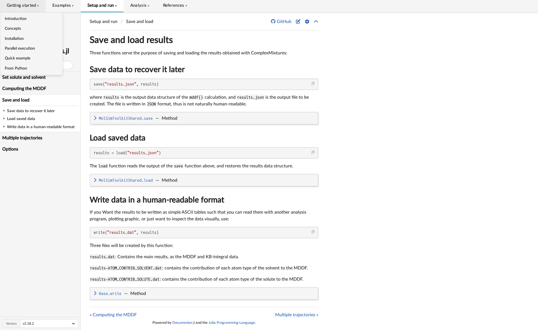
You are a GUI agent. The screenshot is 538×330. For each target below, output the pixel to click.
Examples (63, 5)
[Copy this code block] (313, 83)
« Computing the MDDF (113, 315)
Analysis (140, 5)
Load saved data (117, 138)
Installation (14, 39)
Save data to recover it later (137, 69)
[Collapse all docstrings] (316, 21)
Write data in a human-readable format (157, 200)
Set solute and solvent (24, 77)
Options (10, 149)
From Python (16, 68)
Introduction (16, 19)
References (175, 5)
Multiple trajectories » (296, 315)
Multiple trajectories (22, 138)
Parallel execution (20, 48)
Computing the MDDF (24, 88)
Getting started (23, 5)
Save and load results (131, 40)
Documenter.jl (183, 322)
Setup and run (102, 5)
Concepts (13, 29)
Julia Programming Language (231, 322)
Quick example (17, 58)
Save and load (15, 100)
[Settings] (307, 21)
